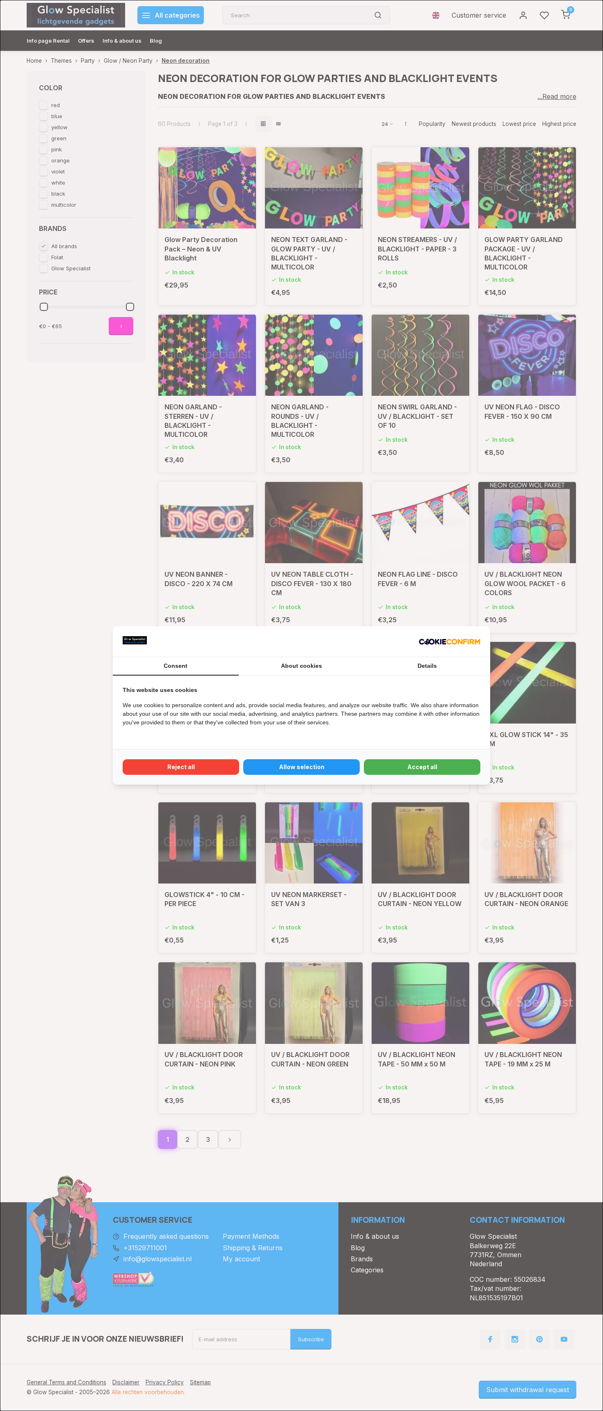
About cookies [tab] (301, 665)
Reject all (181, 766)
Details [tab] (427, 665)
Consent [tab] (175, 665)
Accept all (422, 766)
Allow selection (301, 766)
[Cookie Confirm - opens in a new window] (449, 641)
